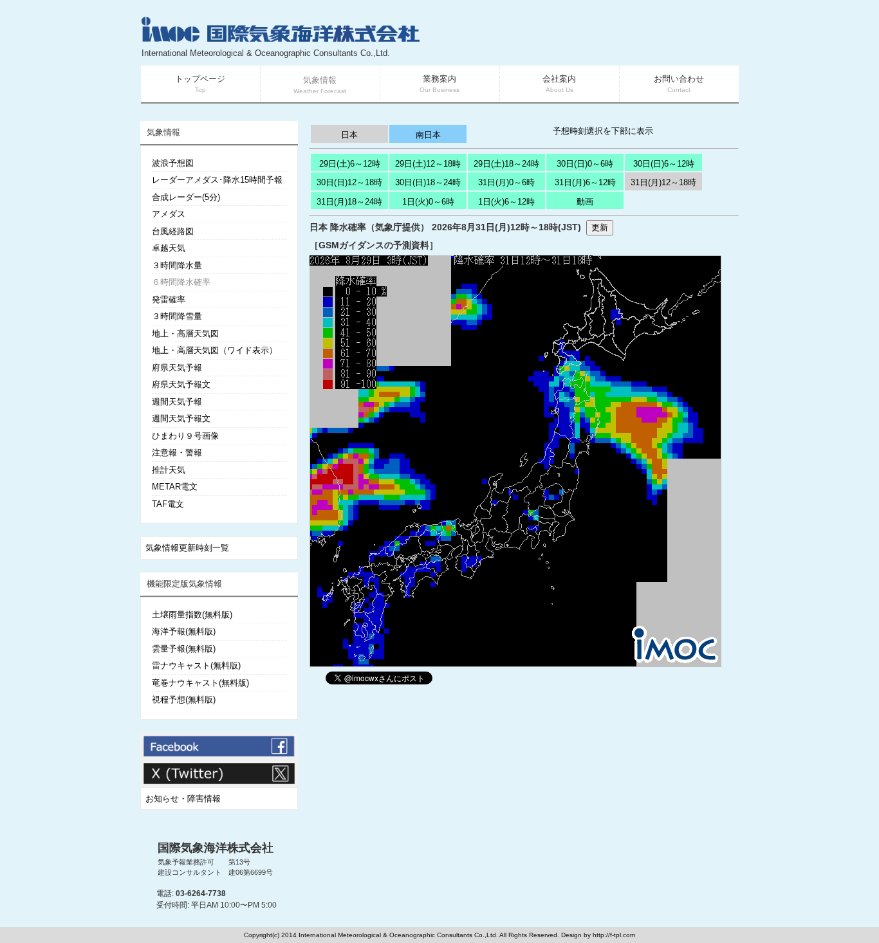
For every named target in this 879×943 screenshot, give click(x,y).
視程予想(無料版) (184, 699)
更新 (599, 227)
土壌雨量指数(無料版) (192, 614)
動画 (585, 201)
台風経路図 (173, 231)
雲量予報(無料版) (184, 649)
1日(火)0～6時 (428, 201)
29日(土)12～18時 (428, 164)
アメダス (168, 214)
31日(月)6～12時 (585, 182)
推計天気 (168, 470)
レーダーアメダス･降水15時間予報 (217, 180)
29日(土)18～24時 (506, 164)
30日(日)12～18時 (349, 182)
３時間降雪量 (177, 316)
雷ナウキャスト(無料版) (196, 665)
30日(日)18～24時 (428, 182)
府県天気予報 (177, 367)
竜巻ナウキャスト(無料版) (200, 683)
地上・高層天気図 (185, 333)
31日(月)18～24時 (349, 201)
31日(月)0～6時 (506, 182)
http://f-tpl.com (614, 934)
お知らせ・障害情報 (183, 798)
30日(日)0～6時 (585, 164)
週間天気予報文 (181, 418)
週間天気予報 (177, 402)
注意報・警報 (177, 452)
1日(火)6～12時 (506, 201)
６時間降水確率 (181, 282)
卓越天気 (168, 248)
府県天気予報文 (181, 384)
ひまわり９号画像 (185, 436)
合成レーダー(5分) (186, 197)
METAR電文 (175, 486)
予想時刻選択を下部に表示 (603, 131)
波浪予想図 (173, 163)
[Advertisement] (585, 38)
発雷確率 (168, 299)
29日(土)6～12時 (349, 164)
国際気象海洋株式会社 (215, 847)
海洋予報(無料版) (184, 631)
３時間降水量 (177, 265)
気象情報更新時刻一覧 (187, 548)
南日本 (428, 135)
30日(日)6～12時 (663, 164)
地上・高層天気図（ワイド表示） (214, 350)
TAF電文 (168, 504)
